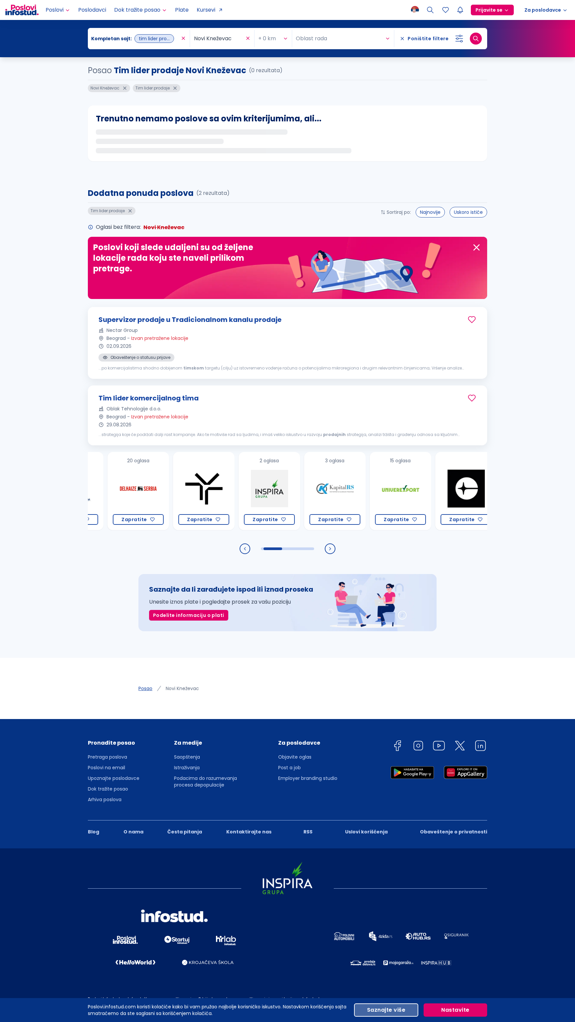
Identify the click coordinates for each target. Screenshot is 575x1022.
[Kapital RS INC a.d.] (300, 491)
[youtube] (439, 747)
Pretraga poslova (107, 757)
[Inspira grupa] (235, 491)
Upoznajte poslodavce (113, 778)
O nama (133, 831)
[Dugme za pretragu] (476, 39)
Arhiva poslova (104, 799)
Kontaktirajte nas (249, 831)
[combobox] (135, 38)
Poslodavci (92, 10)
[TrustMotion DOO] (169, 491)
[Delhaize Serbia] (104, 491)
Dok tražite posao (108, 789)
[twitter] (460, 747)
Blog (93, 831)
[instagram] (418, 747)
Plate (182, 10)
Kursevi (206, 10)
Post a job (289, 767)
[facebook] (397, 747)
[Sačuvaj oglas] (472, 319)
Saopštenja (187, 757)
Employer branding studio (307, 778)
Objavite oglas (294, 757)
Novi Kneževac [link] (182, 688)
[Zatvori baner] (476, 247)
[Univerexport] (366, 491)
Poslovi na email (106, 767)
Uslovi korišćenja (366, 831)
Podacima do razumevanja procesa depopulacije (205, 781)
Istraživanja (187, 767)
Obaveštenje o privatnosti (453, 831)
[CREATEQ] (432, 491)
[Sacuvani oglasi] (445, 10)
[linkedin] (480, 747)
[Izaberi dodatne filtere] (459, 38)
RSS (307, 831)
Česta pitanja (184, 831)
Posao (145, 688)
